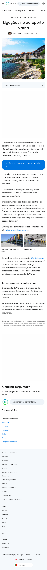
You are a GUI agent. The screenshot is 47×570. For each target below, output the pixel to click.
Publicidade (40, 555)
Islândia (5, 514)
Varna (24, 17)
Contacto (5, 547)
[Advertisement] (23, 114)
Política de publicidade (35, 325)
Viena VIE (5, 460)
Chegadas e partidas (9, 442)
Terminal (33, 17)
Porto (3, 534)
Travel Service (6, 495)
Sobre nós (5, 543)
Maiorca (5, 530)
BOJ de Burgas (37, 258)
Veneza (4, 511)
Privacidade (30, 555)
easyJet (4, 484)
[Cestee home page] (11, 3)
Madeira (5, 503)
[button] (3, 3)
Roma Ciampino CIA (9, 487)
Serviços (5, 438)
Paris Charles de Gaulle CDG (12, 499)
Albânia (4, 518)
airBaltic (5, 457)
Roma (4, 522)
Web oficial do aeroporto (17, 230)
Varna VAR (6, 10)
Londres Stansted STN (9, 464)
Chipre (4, 526)
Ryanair (4, 468)
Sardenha (5, 476)
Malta (4, 507)
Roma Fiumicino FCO (9, 472)
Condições (20, 555)
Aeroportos (14, 17)
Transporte (20, 10)
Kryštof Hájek (17, 33)
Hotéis (32, 10)
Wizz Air (4, 491)
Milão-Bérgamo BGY (9, 480)
